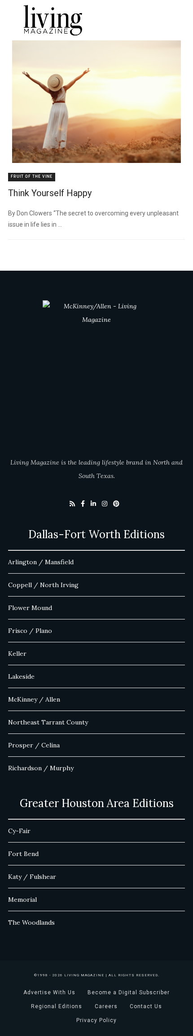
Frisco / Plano (30, 631)
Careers (106, 1006)
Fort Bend (23, 854)
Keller (17, 654)
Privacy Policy (96, 1020)
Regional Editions (56, 1006)
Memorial (22, 900)
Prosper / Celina (34, 745)
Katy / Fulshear (32, 877)
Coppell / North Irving (43, 585)
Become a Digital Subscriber (129, 992)
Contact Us (146, 1006)
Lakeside (21, 676)
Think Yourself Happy (50, 193)
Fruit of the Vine (32, 176)
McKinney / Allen (34, 699)
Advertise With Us (49, 992)
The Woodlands (31, 922)
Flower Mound (30, 608)
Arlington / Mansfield (41, 562)
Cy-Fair (19, 831)
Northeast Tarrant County (48, 722)
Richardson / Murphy (41, 768)
